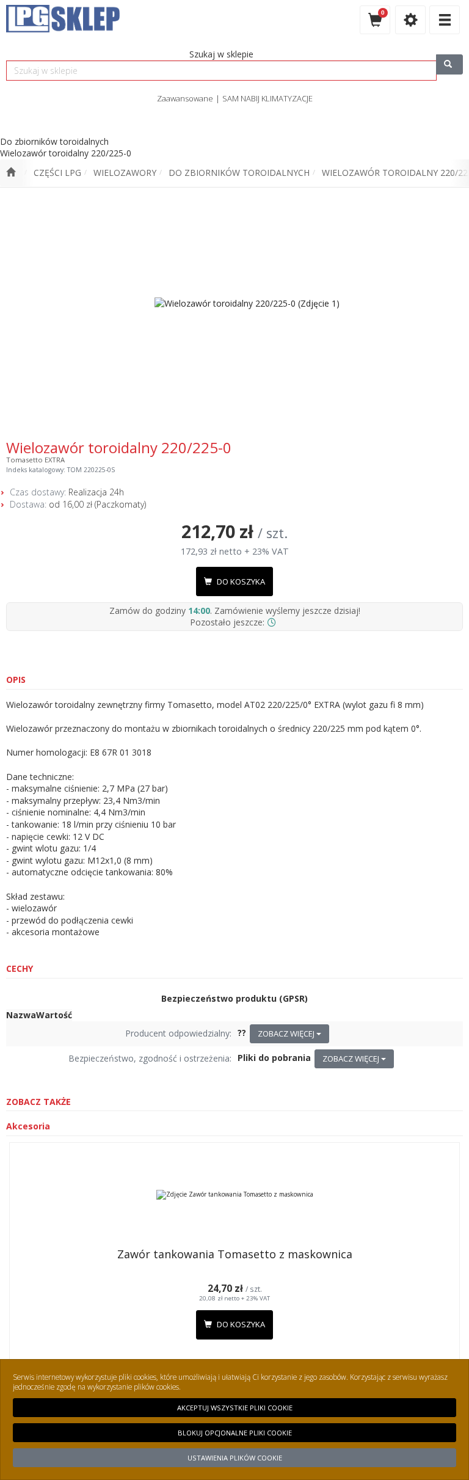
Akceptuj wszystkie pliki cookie (235, 1407)
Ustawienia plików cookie (234, 1457)
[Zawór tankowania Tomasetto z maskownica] (234, 1195)
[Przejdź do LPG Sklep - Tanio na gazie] (10, 172)
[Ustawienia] (410, 19)
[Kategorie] (444, 19)
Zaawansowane (185, 98)
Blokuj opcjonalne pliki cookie (235, 1432)
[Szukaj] (449, 64)
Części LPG (57, 172)
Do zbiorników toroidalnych (239, 172)
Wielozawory (124, 172)
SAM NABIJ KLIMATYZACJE (267, 98)
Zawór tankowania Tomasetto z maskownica (234, 1254)
